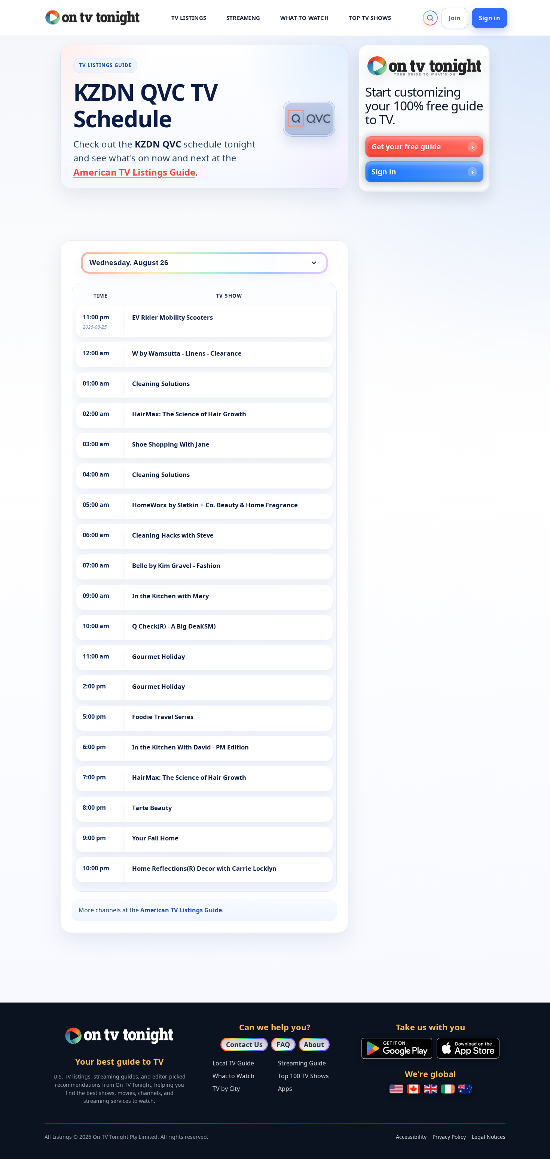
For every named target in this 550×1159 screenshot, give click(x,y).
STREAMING (243, 17)
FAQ (283, 1044)
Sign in (489, 18)
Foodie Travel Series (162, 716)
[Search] (430, 17)
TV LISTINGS (189, 17)
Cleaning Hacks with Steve (173, 535)
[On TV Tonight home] (424, 65)
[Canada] (413, 1089)
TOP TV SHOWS (370, 17)
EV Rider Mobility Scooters (172, 317)
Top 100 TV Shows (303, 1076)
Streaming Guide (302, 1063)
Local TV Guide (233, 1063)
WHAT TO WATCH (304, 17)
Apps (285, 1089)
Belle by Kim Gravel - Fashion (176, 565)
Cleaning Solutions (161, 383)
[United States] (396, 1089)
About (314, 1044)
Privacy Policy (449, 1136)
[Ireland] (448, 1089)
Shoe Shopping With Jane (171, 444)
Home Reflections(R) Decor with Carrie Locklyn (204, 868)
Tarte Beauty (152, 807)
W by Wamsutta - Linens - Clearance (187, 353)
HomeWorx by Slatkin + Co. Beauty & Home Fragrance (215, 505)
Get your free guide (406, 147)
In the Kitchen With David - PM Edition (190, 747)
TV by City (226, 1089)
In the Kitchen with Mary (170, 595)
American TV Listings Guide (134, 172)
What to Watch (233, 1076)
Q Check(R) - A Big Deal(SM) (174, 626)
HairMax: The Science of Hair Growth (189, 414)
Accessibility (411, 1136)
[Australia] (465, 1089)
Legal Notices (488, 1136)
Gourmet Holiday (158, 656)
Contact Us (244, 1044)
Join (455, 18)
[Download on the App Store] (468, 1048)
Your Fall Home (155, 838)
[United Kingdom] (430, 1089)
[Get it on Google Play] (396, 1048)
